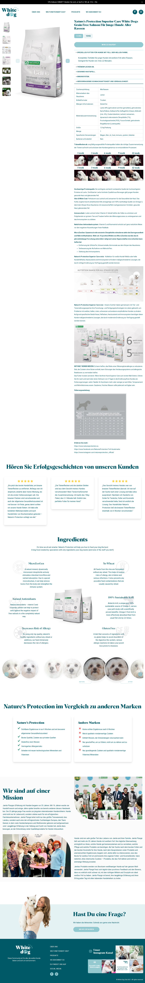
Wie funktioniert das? (55, 12)
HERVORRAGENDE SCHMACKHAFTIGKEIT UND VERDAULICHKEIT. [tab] (102, 81)
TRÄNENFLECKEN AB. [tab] (85, 67)
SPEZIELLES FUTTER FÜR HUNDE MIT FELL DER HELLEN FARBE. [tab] (102, 52)
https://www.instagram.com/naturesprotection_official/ (94, 452)
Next (67, 61)
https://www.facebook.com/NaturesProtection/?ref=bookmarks (97, 449)
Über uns (36, 12)
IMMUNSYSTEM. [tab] (83, 76)
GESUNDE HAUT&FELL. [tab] (86, 72)
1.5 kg (78, 36)
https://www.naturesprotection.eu (86, 446)
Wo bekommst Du (93, 12)
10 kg (88, 36)
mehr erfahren (86, 929)
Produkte (75, 12)
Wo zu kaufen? (109, 45)
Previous (17, 61)
